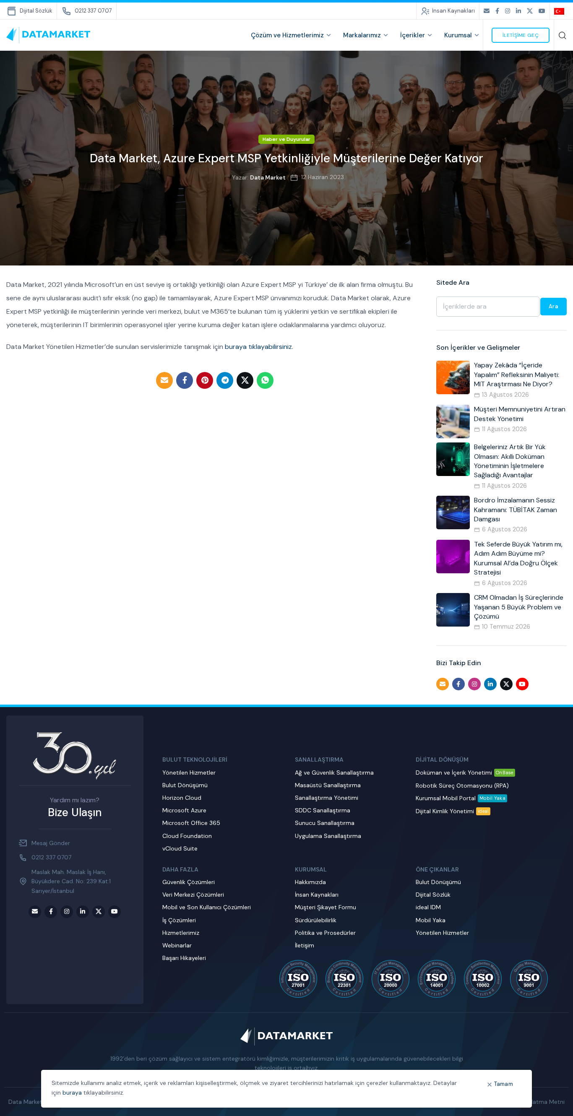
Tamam (503, 1083)
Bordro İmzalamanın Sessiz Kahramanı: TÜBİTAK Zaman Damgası (515, 509)
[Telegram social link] (224, 380)
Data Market (268, 177)
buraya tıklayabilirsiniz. (259, 346)
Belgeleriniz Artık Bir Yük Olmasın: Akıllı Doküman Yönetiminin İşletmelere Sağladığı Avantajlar (510, 460)
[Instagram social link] (507, 11)
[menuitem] (560, 11)
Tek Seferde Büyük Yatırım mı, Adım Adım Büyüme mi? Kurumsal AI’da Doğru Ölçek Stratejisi (518, 558)
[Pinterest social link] (204, 380)
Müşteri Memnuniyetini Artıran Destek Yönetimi (519, 414)
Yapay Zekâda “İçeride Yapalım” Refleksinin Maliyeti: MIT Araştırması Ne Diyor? (516, 374)
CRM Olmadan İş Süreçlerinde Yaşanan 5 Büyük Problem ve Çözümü (518, 607)
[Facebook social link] (497, 11)
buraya (72, 1092)
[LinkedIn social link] (518, 11)
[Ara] (562, 35)
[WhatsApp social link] (265, 380)
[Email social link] (486, 11)
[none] (560, 11)
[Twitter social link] (530, 11)
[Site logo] (48, 35)
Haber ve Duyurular (286, 139)
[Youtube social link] (542, 11)
